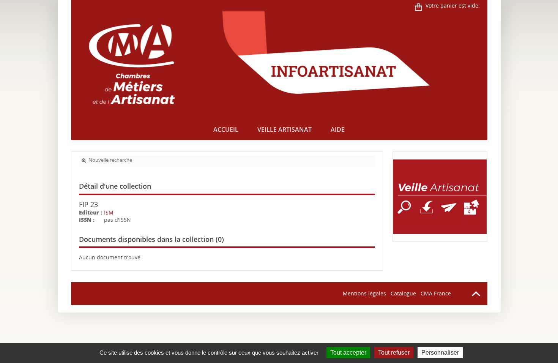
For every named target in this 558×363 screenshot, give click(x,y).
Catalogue (403, 293)
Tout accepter (348, 352)
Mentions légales (364, 293)
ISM (108, 212)
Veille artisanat (284, 129)
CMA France (436, 293)
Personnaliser (440, 352)
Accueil (225, 129)
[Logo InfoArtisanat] (440, 196)
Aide (338, 129)
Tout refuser (394, 352)
